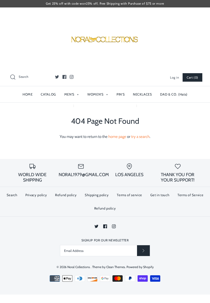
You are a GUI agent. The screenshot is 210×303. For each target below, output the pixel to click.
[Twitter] (57, 77)
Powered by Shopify (140, 267)
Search (12, 195)
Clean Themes (115, 267)
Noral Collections (79, 267)
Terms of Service (190, 195)
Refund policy (66, 195)
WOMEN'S (97, 94)
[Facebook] (64, 77)
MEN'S (71, 94)
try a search (140, 136)
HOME (28, 94)
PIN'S (121, 94)
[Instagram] (72, 77)
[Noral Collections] (105, 15)
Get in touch (160, 195)
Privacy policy (36, 195)
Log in (174, 77)
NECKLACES (142, 94)
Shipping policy (97, 195)
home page (117, 136)
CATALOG (48, 94)
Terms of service (129, 195)
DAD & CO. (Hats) (173, 94)
